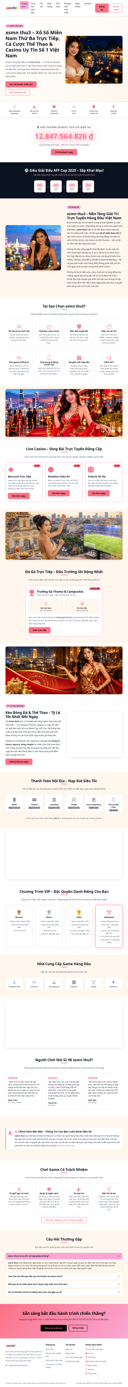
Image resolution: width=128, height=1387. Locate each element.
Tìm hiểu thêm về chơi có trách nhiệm (64, 1220)
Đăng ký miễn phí (53, 1328)
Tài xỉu (41, 5)
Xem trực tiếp (39, 630)
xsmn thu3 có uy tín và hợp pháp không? (28, 1256)
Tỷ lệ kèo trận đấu (33, 8)
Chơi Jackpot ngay (64, 152)
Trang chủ (24, 5)
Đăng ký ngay (57, 1381)
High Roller (78, 5)
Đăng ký (102, 8)
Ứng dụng (49, 5)
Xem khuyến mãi (17, 92)
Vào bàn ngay (19, 496)
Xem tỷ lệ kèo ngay (19, 761)
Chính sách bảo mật (65, 1145)
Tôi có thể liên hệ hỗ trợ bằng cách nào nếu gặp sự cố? (35, 1292)
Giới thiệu (50, 1349)
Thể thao (58, 5)
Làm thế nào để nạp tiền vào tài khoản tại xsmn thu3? (35, 1276)
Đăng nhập (116, 8)
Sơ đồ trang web (73, 1361)
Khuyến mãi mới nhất (67, 8)
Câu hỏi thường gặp (74, 1357)
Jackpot (88, 3)
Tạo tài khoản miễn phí (21, 84)
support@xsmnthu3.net (18, 1365)
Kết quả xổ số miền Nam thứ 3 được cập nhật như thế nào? (37, 1284)
